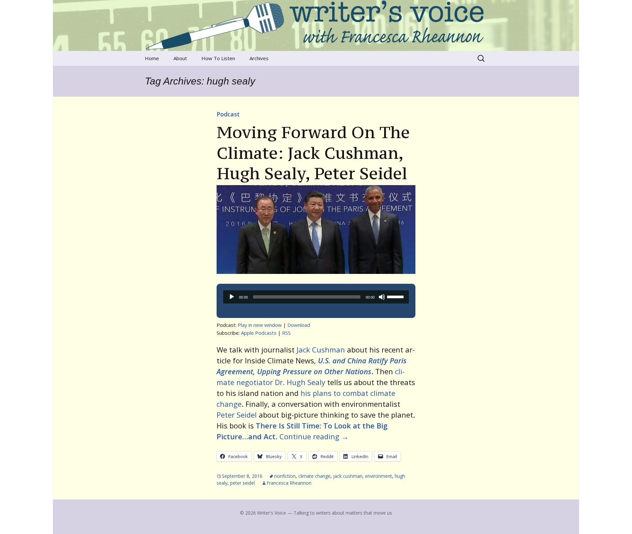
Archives (259, 58)
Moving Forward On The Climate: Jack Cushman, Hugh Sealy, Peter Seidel (313, 153)
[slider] (396, 296)
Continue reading (314, 436)
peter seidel (242, 483)
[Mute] (382, 297)
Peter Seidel (237, 415)
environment (378, 476)
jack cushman (347, 476)
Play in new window (260, 325)
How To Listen (218, 58)
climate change (314, 476)
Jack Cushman (321, 349)
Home (152, 58)
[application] (316, 296)
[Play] (231, 297)
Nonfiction (285, 476)
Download (298, 325)
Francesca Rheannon (289, 483)
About (180, 58)
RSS (286, 332)
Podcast (228, 114)
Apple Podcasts (258, 332)
